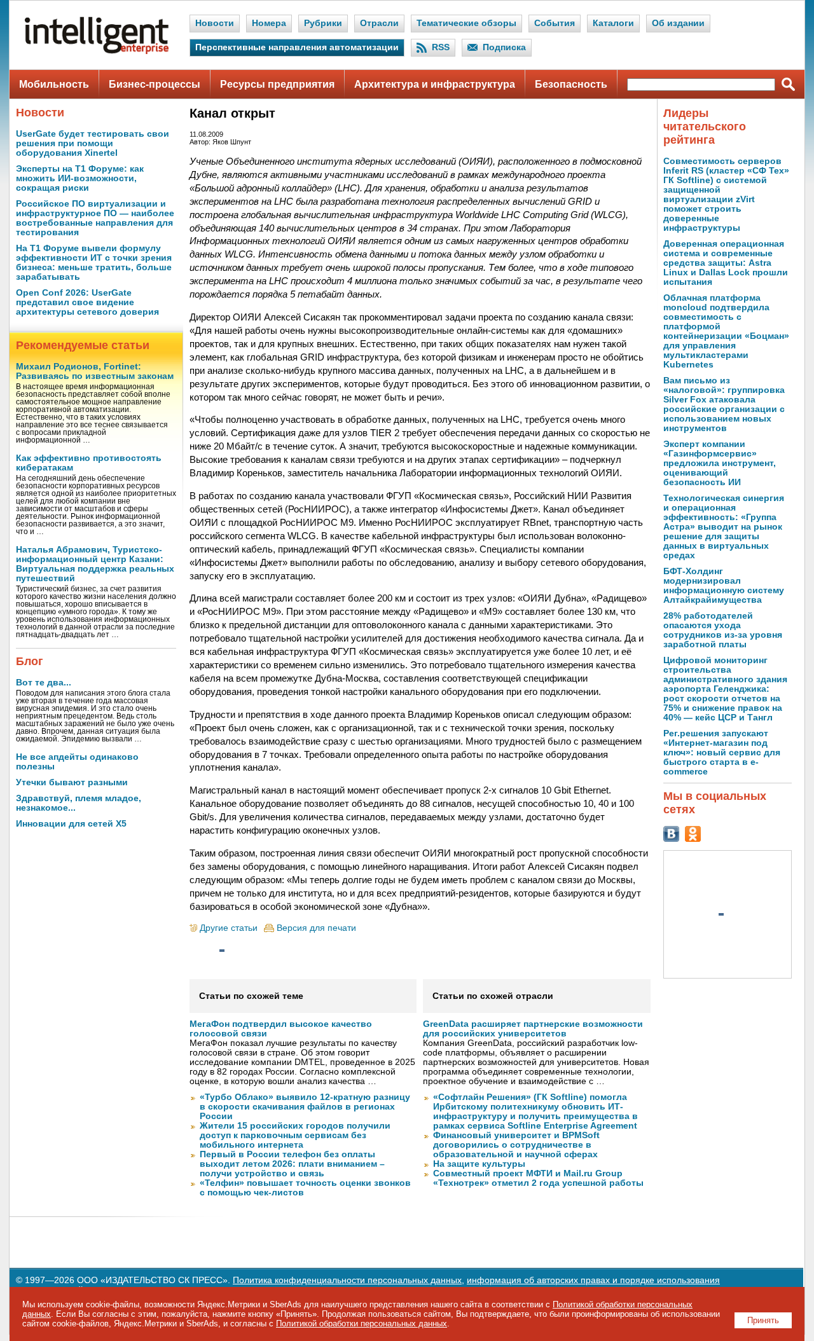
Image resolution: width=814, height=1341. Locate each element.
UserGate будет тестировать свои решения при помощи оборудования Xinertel (92, 143)
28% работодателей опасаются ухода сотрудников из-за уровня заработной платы (722, 630)
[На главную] (97, 51)
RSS (441, 47)
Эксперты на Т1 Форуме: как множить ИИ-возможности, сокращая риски (80, 178)
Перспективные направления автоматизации (297, 47)
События (554, 23)
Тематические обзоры (466, 23)
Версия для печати (316, 928)
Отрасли (379, 23)
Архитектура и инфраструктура (434, 84)
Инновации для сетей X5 (71, 824)
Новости (214, 23)
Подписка (504, 47)
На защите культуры (479, 1164)
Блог (29, 661)
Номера (269, 23)
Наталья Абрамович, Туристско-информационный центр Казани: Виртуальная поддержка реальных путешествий (95, 564)
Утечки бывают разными (72, 782)
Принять (763, 1320)
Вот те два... (43, 682)
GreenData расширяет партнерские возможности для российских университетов (533, 1028)
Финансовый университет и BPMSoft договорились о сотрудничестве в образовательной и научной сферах (516, 1145)
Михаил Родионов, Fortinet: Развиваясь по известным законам (95, 371)
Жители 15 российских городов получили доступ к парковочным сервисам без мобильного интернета (295, 1135)
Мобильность (54, 84)
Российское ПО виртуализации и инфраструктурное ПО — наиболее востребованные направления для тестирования (95, 218)
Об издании (678, 23)
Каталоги (613, 23)
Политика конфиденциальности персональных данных (347, 1280)
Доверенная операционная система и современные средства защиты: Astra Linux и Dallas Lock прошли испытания (725, 263)
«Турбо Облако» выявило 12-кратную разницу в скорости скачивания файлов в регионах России (305, 1106)
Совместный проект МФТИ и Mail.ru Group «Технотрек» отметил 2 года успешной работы (538, 1178)
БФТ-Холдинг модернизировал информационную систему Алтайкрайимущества (723, 586)
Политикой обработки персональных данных (361, 1323)
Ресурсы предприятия (277, 84)
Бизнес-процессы (154, 84)
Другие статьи (229, 928)
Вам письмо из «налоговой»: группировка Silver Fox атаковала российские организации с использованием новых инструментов (724, 404)
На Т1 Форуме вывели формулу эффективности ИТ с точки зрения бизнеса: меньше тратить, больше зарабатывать (94, 263)
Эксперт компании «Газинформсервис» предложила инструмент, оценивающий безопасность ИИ (719, 463)
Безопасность (571, 84)
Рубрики (323, 23)
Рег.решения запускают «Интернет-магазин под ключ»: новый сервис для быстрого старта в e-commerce (721, 752)
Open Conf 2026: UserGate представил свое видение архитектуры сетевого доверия (87, 302)
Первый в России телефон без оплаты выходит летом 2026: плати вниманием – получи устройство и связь (292, 1164)
